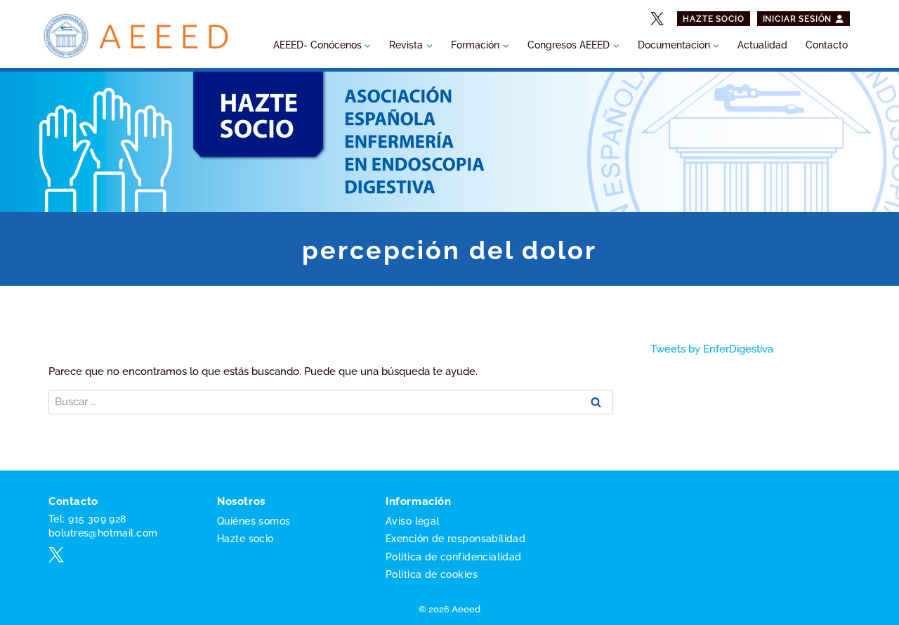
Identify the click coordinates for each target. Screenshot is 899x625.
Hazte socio (713, 19)
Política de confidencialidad (454, 556)
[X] (657, 18)
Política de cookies (432, 574)
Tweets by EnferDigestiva (711, 349)
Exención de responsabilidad (455, 538)
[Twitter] (56, 554)
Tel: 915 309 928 (87, 519)
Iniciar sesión (799, 19)
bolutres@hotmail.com (102, 533)
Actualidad (762, 45)
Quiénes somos (253, 521)
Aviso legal (413, 521)
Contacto (827, 45)
